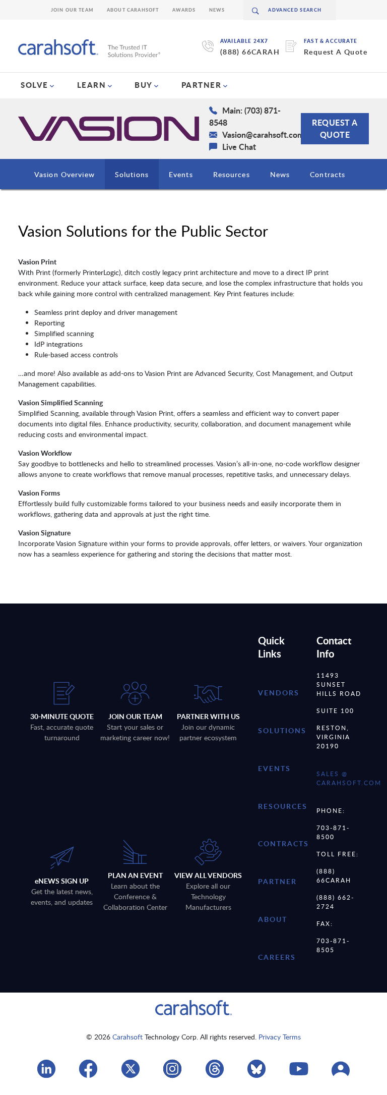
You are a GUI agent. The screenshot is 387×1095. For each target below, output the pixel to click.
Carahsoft (127, 1037)
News (217, 10)
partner (277, 881)
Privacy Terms (280, 1037)
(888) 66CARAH (250, 52)
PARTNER (201, 84)
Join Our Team (72, 10)
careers (277, 957)
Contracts (327, 174)
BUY (144, 84)
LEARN (91, 84)
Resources (231, 174)
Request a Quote (335, 128)
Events (181, 174)
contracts (283, 843)
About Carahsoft (133, 10)
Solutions (132, 174)
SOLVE (34, 84)
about (272, 919)
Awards (184, 10)
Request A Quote (335, 52)
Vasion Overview (64, 174)
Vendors (278, 692)
